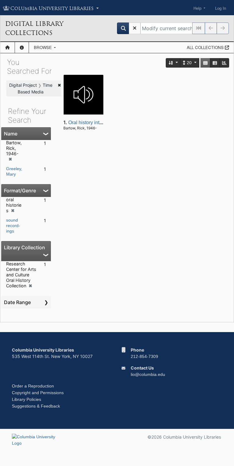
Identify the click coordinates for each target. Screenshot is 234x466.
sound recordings (13, 225)
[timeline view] (224, 63)
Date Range (17, 302)
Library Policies (26, 399)
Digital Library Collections (34, 28)
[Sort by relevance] (173, 63)
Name (10, 134)
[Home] (7, 47)
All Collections (206, 47)
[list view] (215, 63)
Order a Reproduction (33, 386)
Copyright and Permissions (38, 392)
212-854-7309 (144, 356)
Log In (220, 8)
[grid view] (205, 63)
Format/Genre (20, 190)
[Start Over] (134, 28)
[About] (22, 47)
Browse (43, 47)
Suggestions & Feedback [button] (36, 406)
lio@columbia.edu (148, 374)
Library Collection (24, 247)
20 (189, 62)
